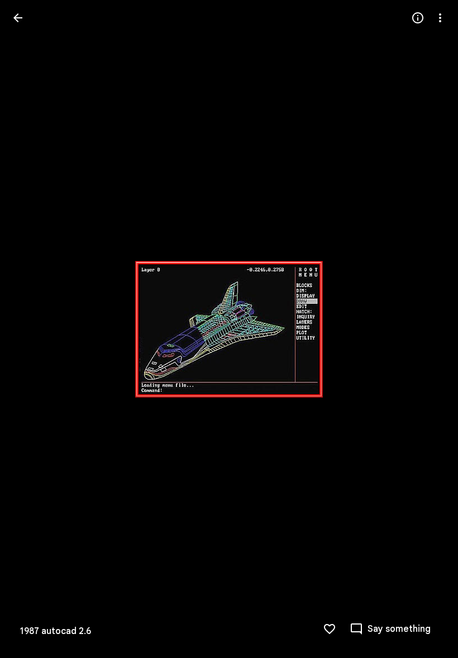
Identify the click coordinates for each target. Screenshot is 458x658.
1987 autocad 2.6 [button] (55, 631)
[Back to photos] (17, 17)
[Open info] (418, 18)
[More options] (440, 18)
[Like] (329, 629)
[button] (31, 329)
